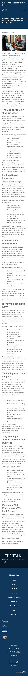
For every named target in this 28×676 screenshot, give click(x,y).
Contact (14, 614)
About (14, 584)
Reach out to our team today (11, 541)
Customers (14, 593)
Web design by (19, 672)
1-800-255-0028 (14, 655)
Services (14, 589)
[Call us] (2, 9)
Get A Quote (14, 606)
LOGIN (14, 610)
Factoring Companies (14, 597)
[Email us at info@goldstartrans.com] (6, 9)
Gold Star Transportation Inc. (14, 4)
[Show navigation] (24, 10)
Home (14, 580)
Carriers (14, 601)
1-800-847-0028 (14, 665)
